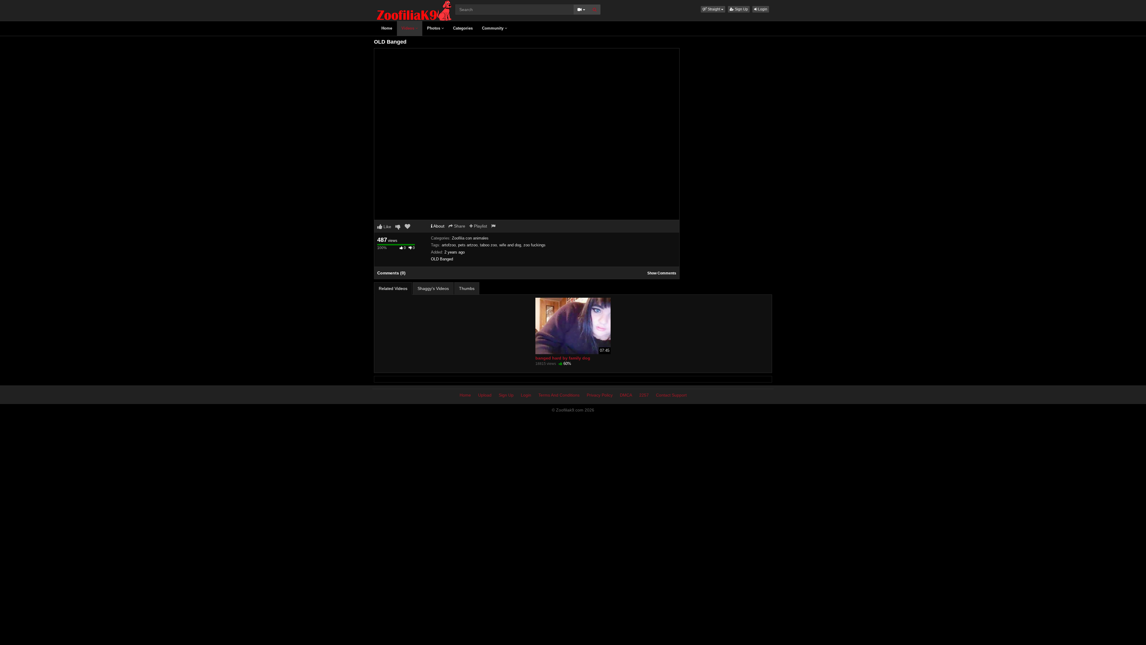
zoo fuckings (534, 245)
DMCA (626, 395)
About (438, 226)
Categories (463, 28)
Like (386, 226)
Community (493, 28)
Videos (408, 28)
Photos (434, 28)
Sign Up (741, 9)
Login (762, 9)
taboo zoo (488, 245)
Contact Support (671, 395)
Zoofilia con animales (470, 238)
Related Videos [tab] (393, 288)
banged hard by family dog (562, 358)
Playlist (480, 226)
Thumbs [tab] (467, 288)
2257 (644, 395)
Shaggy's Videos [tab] (433, 288)
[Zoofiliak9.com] (414, 10)
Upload (485, 395)
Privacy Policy (600, 395)
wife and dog (510, 245)
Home (386, 28)
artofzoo (449, 245)
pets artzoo (468, 245)
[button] (713, 9)
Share (459, 226)
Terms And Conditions (559, 395)
